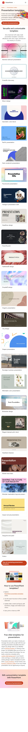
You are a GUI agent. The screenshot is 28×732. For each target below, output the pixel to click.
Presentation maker (12, 7)
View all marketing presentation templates (13, 563)
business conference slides (8, 663)
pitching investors (10, 648)
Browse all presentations (10, 23)
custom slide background (8, 656)
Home (3, 7)
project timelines (9, 661)
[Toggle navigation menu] (25, 2)
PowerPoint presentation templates (14, 593)
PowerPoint (9, 2)
